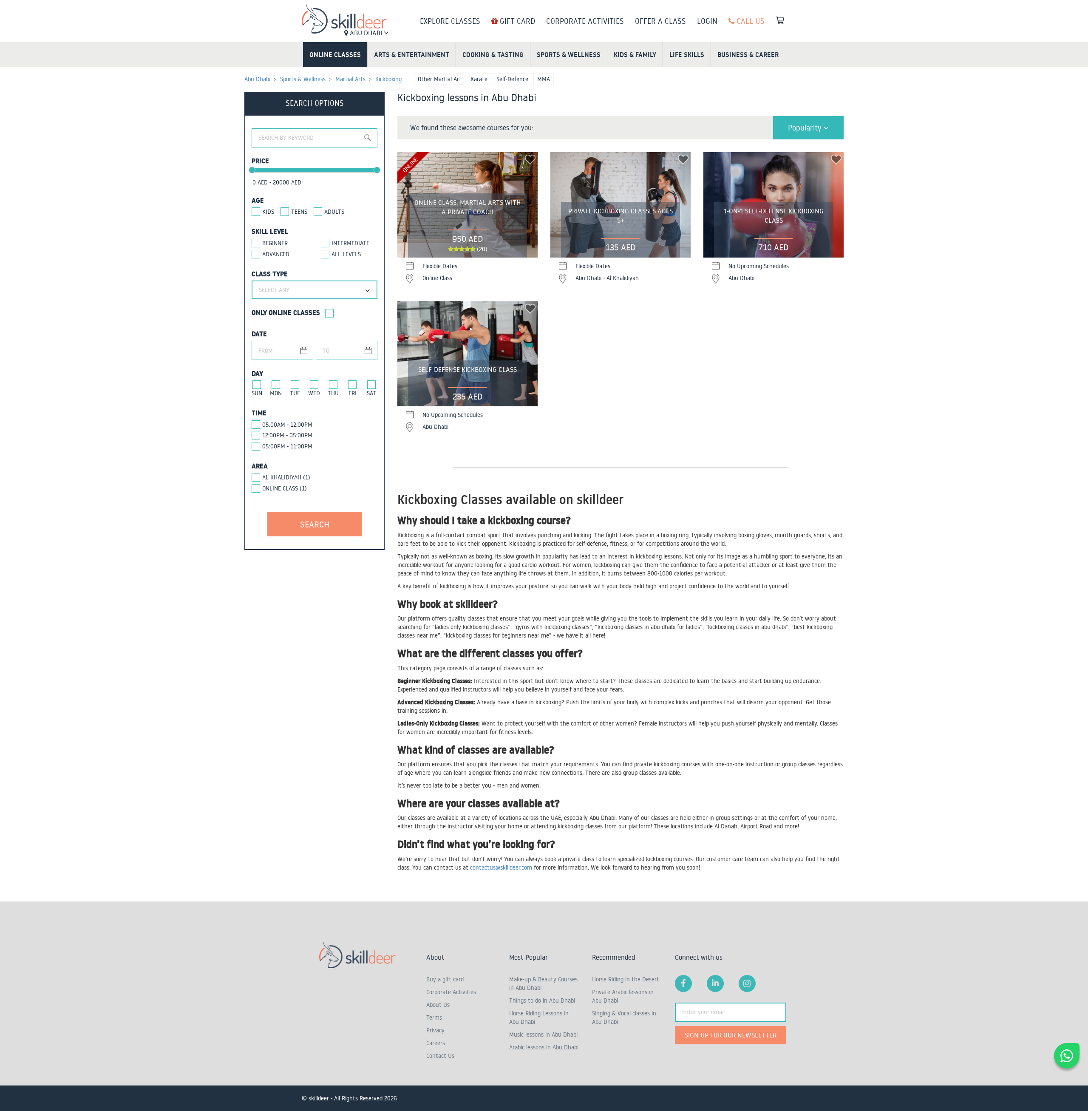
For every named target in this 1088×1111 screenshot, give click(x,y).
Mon (276, 393)
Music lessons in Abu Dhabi (543, 1034)
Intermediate (350, 243)
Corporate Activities (585, 21)
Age (258, 200)
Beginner (275, 243)
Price (260, 160)
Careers (435, 1043)
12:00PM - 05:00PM (287, 435)
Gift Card (516, 21)
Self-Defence (512, 79)
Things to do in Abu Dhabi (542, 1000)
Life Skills (686, 54)
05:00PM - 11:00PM (287, 446)
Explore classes (450, 21)
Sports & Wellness (569, 54)
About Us (438, 1005)
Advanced (275, 254)
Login (707, 21)
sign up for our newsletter (730, 1035)
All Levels (346, 254)
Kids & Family (635, 54)
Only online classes (286, 312)
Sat (371, 393)
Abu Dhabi (366, 32)
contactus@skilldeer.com (501, 867)
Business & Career (748, 54)
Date (259, 333)
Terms (434, 1017)
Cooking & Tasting (493, 54)
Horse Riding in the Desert (625, 979)
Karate (478, 79)
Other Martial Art (440, 79)
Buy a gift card (445, 979)
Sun (257, 393)
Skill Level (270, 231)
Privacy (435, 1030)
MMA (543, 79)
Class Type (270, 273)
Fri (352, 393)
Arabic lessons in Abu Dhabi (543, 1047)
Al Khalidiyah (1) (286, 477)
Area (260, 465)
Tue (295, 393)
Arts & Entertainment (411, 54)
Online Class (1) (284, 488)
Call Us (749, 21)
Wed (314, 393)
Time (259, 412)
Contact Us (440, 1056)
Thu (333, 393)
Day (257, 373)
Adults (334, 211)
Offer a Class (660, 21)
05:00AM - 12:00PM (287, 424)
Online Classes (335, 54)
